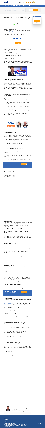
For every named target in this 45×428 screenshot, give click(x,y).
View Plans (17, 43)
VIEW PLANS (23, 164)
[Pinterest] (8, 413)
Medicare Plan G (13, 18)
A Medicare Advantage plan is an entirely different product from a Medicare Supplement (16, 330)
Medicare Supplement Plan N (8, 303)
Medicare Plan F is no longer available (14, 31)
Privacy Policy (39, 423)
